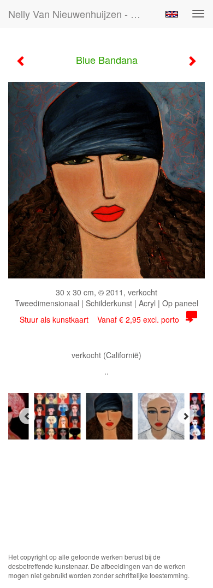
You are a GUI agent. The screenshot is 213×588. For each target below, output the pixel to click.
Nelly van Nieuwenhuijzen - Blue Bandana (81, 14)
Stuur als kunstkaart (99, 319)
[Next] (185, 416)
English (171, 14)
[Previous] (27, 416)
